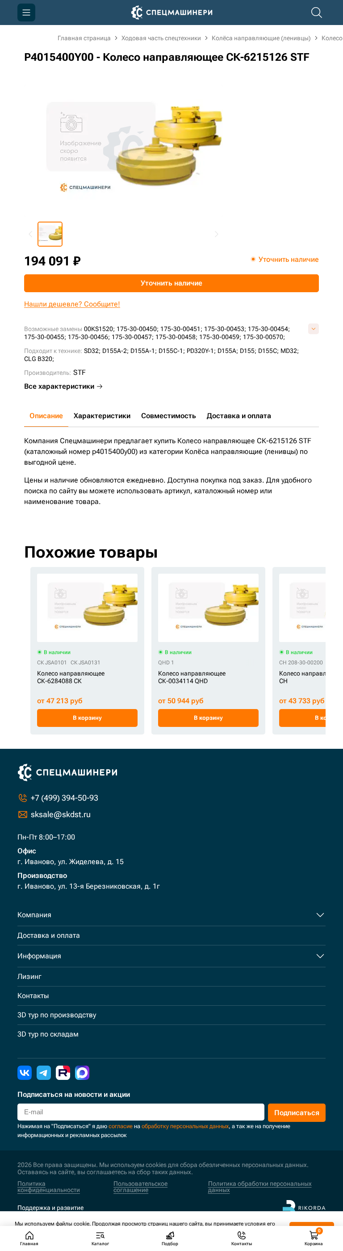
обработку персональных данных (185, 1126)
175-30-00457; (133, 337)
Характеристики (102, 415)
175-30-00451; (181, 329)
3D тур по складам (48, 1034)
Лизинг (29, 976)
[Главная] (172, 12)
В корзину (87, 717)
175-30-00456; (89, 337)
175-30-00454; (269, 329)
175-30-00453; (225, 329)
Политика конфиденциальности (48, 1186)
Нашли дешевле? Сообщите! (72, 304)
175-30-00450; (138, 329)
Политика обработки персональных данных (260, 1186)
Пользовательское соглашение (140, 1186)
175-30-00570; (264, 337)
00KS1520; (99, 329)
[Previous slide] (31, 234)
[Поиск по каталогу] (317, 12)
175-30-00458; (176, 337)
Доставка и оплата (239, 415)
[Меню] (26, 12)
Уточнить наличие (171, 283)
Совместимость (168, 415)
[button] (50, 234)
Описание (46, 415)
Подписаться (296, 1112)
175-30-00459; (220, 337)
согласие (121, 1126)
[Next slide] (216, 234)
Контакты (33, 995)
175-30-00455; (45, 337)
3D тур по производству (56, 1015)
